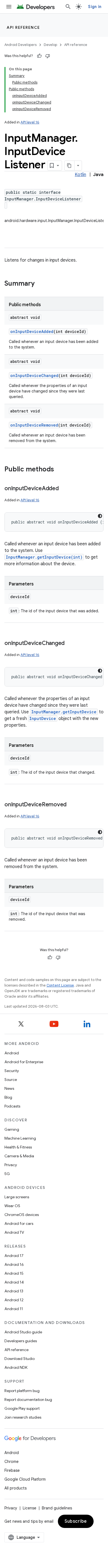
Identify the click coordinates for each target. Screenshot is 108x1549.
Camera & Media (19, 1155)
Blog (8, 1097)
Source (10, 1079)
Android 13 (13, 1291)
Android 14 (14, 1282)
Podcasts (12, 1106)
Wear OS (12, 1205)
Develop (50, 44)
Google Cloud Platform (25, 1479)
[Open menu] (8, 6)
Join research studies (22, 1417)
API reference (23, 27)
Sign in (94, 6)
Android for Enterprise (23, 1061)
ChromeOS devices (21, 1214)
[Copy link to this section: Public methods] (59, 469)
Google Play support (22, 1408)
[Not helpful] (47, 56)
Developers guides (20, 1340)
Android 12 (14, 1299)
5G (7, 1173)
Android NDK (15, 1367)
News (9, 1088)
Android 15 (14, 1273)
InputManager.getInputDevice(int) (44, 557)
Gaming (11, 1129)
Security (11, 1070)
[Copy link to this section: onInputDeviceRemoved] (72, 805)
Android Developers (20, 44)
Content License (60, 985)
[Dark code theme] (100, 516)
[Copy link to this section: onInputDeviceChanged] (70, 643)
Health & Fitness (18, 1147)
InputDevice (42, 718)
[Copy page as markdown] (69, 165)
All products (15, 1488)
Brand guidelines (57, 1508)
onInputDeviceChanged (34, 375)
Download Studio (19, 1358)
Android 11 (13, 1308)
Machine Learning (20, 1138)
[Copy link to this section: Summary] (40, 284)
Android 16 (14, 1264)
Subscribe (76, 1521)
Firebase (12, 1470)
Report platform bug (22, 1390)
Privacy (10, 1164)
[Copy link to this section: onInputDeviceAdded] (64, 489)
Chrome (11, 1461)
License (29, 1508)
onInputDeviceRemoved (34, 425)
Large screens (16, 1196)
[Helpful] (39, 56)
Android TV (14, 1232)
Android (11, 1052)
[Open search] (68, 6)
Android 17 (14, 1255)
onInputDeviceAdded (31, 331)
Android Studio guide (23, 1331)
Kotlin (80, 174)
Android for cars (18, 1223)
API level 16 (29, 122)
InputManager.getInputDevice (63, 711)
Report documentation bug (28, 1399)
